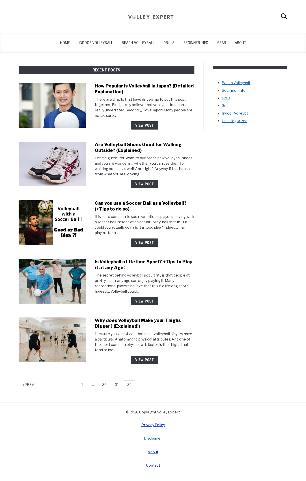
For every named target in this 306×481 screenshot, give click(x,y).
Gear (221, 42)
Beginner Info (195, 42)
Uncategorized (234, 121)
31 (119, 384)
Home (65, 42)
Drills (169, 42)
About (240, 42)
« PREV (28, 385)
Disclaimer (153, 438)
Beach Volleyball (138, 42)
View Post (144, 125)
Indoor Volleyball (96, 42)
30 (106, 384)
